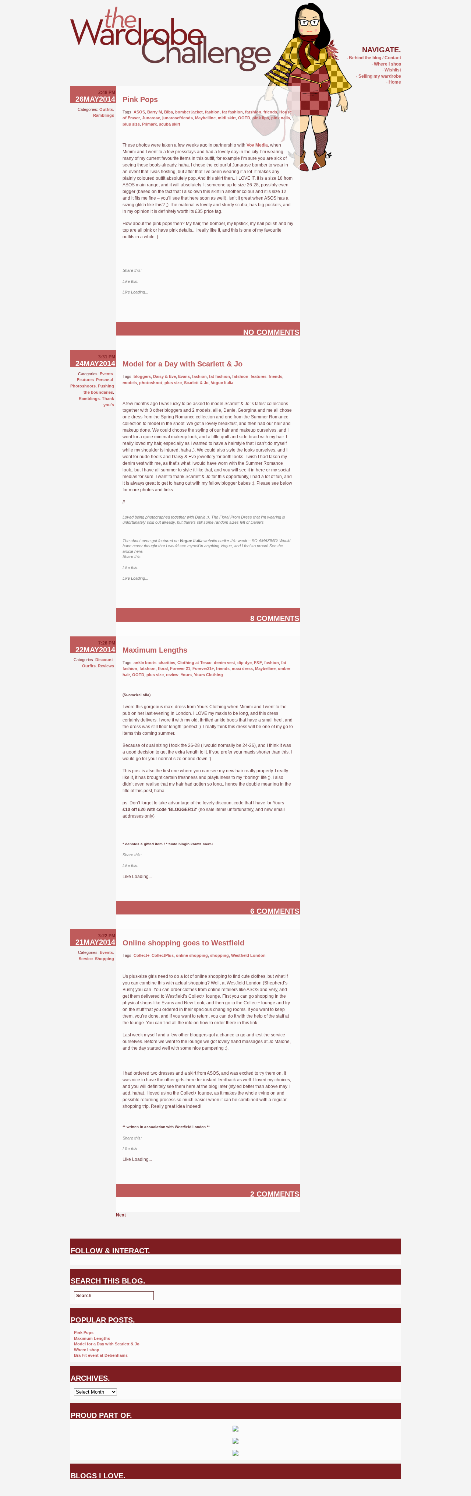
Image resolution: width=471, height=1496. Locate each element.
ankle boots (145, 662)
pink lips (260, 118)
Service (86, 958)
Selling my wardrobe (378, 76)
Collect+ (141, 955)
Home (393, 82)
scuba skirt (169, 124)
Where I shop (386, 64)
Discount (104, 659)
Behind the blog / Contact (374, 57)
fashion (212, 112)
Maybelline (205, 118)
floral (163, 668)
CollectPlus (163, 955)
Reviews (106, 666)
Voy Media (257, 145)
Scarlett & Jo (196, 382)
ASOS (139, 112)
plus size (131, 124)
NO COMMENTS (271, 332)
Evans (184, 376)
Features (85, 379)
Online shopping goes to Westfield (183, 943)
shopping (219, 955)
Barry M (154, 112)
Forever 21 (180, 668)
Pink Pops (140, 99)
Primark (149, 124)
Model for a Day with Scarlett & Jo (182, 364)
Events (106, 374)
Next (121, 1215)
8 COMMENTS (274, 618)
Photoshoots (83, 386)
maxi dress (242, 668)
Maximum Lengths (155, 650)
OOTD (244, 118)
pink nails (280, 118)
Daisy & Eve (164, 376)
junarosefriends (177, 118)
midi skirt (227, 118)
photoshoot (150, 382)
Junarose (151, 118)
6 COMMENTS (274, 911)
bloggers (142, 376)
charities (167, 662)
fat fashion (232, 112)
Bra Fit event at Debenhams (101, 1355)
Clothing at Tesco (194, 662)
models (130, 382)
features (258, 376)
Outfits (106, 109)
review (172, 675)
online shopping (192, 955)
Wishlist (391, 70)
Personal (104, 379)
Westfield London (248, 955)
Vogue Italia (222, 382)
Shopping (104, 958)
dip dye (244, 662)
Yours (186, 675)
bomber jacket (189, 112)
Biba (168, 112)
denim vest (224, 662)
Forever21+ (203, 668)
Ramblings (103, 115)
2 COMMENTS (274, 1194)
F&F (258, 662)
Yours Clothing (208, 675)
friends (270, 112)
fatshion (253, 112)
